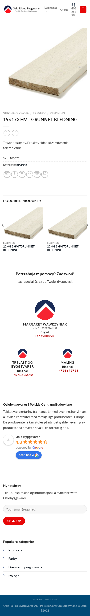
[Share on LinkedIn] (44, 174)
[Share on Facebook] (14, 174)
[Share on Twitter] (22, 174)
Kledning (57, 113)
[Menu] (83, 9)
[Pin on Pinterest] (37, 174)
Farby (12, 558)
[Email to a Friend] (29, 174)
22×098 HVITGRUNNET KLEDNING (19, 248)
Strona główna (16, 113)
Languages (50, 7)
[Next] (87, 233)
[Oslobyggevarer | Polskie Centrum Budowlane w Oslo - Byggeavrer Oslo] (22, 9)
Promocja (15, 550)
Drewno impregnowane (25, 567)
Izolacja (13, 576)
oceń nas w (26, 455)
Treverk (39, 113)
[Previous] (3, 233)
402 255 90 (73, 12)
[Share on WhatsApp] (7, 174)
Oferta (64, 9)
